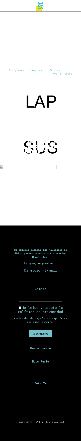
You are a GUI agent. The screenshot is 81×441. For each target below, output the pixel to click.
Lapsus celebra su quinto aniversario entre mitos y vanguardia (34, 149)
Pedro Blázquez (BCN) (37, 213)
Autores (55, 70)
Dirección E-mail (40, 270)
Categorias (16, 70)
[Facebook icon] (34, 427)
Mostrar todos (62, 73)
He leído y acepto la (40, 310)
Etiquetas (35, 70)
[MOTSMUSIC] (40, 5)
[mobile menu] (76, 5)
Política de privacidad (40, 311)
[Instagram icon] (42, 427)
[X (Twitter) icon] (38, 427)
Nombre (40, 289)
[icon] (46, 427)
